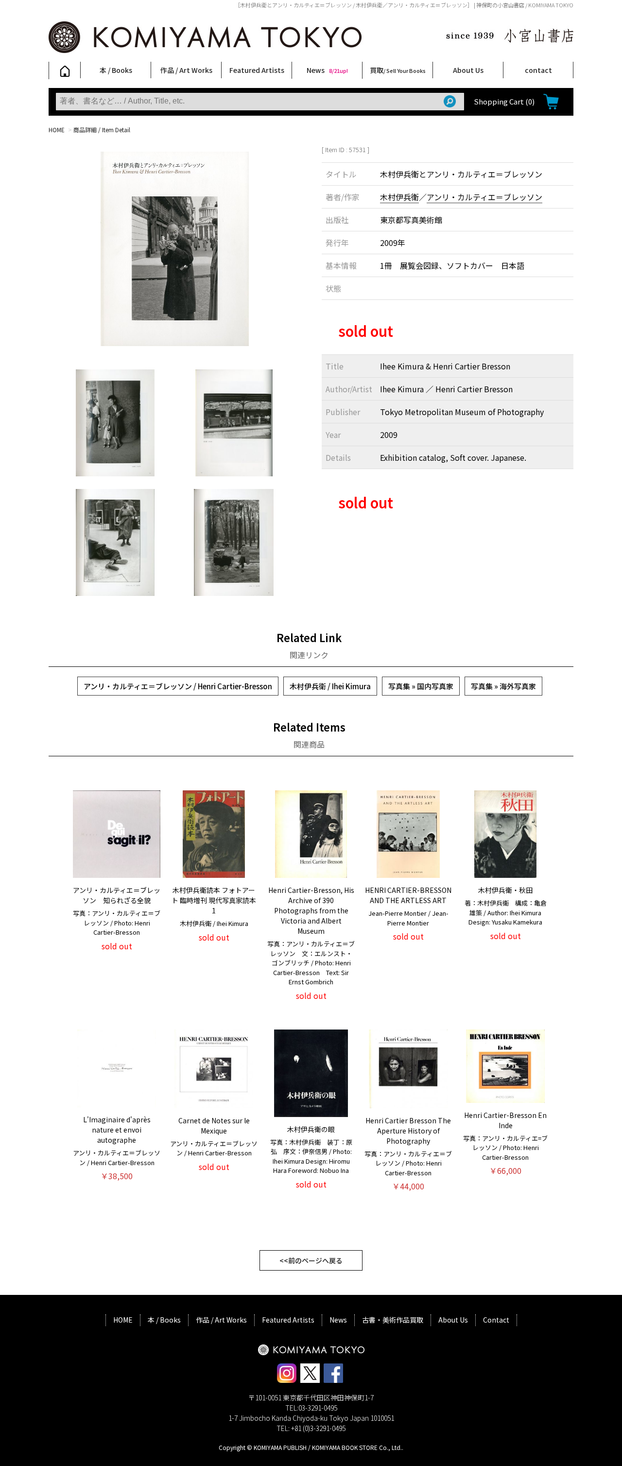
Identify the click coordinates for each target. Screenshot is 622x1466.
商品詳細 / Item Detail (101, 129)
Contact (496, 1320)
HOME (57, 129)
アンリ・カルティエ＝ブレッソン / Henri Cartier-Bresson (178, 686)
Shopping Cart (504, 101)
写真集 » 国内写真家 (420, 686)
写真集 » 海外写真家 (503, 686)
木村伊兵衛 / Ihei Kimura (330, 686)
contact (538, 70)
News (327, 70)
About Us (468, 70)
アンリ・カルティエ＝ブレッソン (484, 197)
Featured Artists (256, 70)
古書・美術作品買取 (392, 1320)
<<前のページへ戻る (311, 1260)
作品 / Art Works (186, 70)
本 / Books (116, 70)
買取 (398, 70)
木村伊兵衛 (399, 197)
